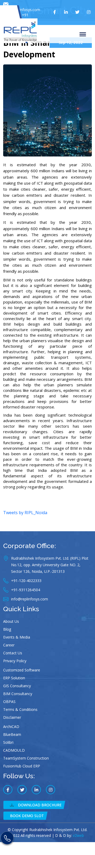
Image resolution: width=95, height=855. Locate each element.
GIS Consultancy (17, 685)
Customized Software (21, 669)
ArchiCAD (11, 726)
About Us (11, 621)
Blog (7, 629)
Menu (83, 34)
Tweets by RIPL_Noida (25, 512)
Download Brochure (39, 804)
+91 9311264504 (17, 17)
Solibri (8, 742)
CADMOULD (14, 750)
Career (9, 644)
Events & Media (16, 637)
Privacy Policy (14, 660)
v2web (78, 835)
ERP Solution (14, 677)
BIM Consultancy (17, 693)
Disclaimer (12, 717)
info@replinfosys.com (21, 9)
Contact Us (12, 652)
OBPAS (9, 701)
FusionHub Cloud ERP (21, 765)
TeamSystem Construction (26, 758)
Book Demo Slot (27, 815)
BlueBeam (12, 734)
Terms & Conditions (20, 709)
